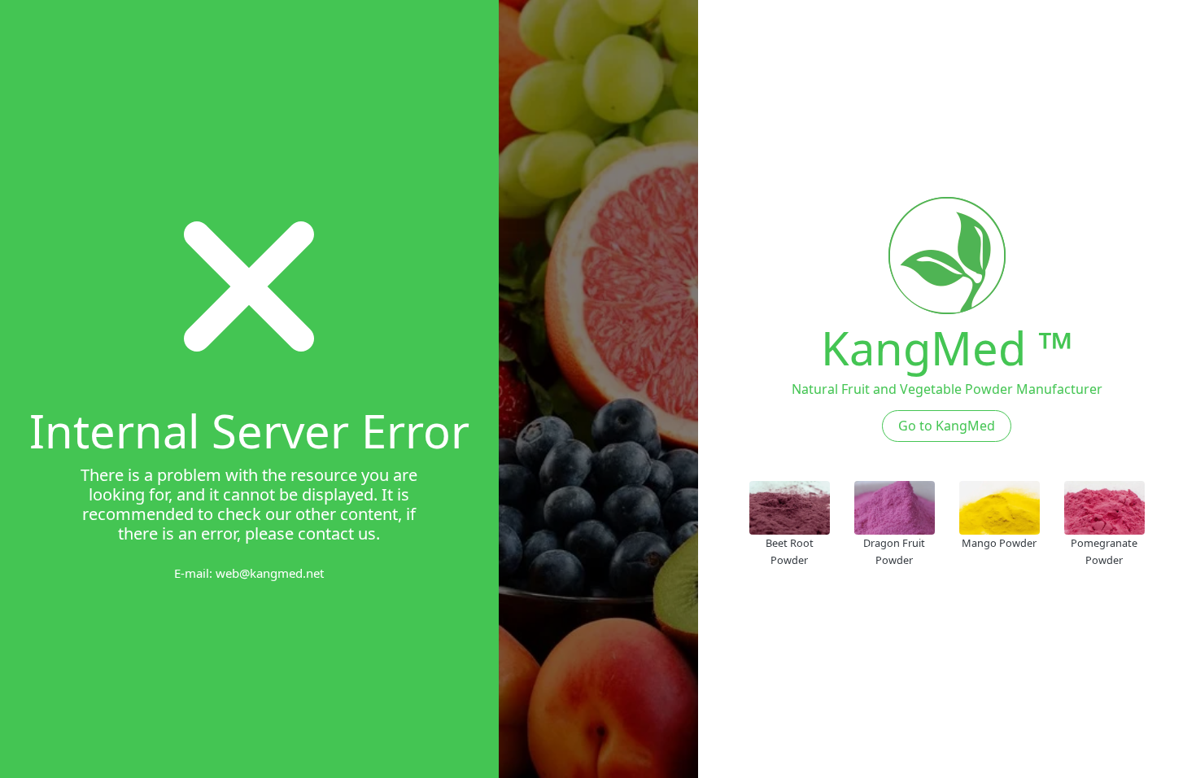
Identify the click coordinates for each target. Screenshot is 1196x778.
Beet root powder (790, 550)
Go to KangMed (946, 426)
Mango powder (999, 542)
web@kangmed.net (270, 573)
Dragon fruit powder (894, 550)
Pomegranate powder (1104, 550)
